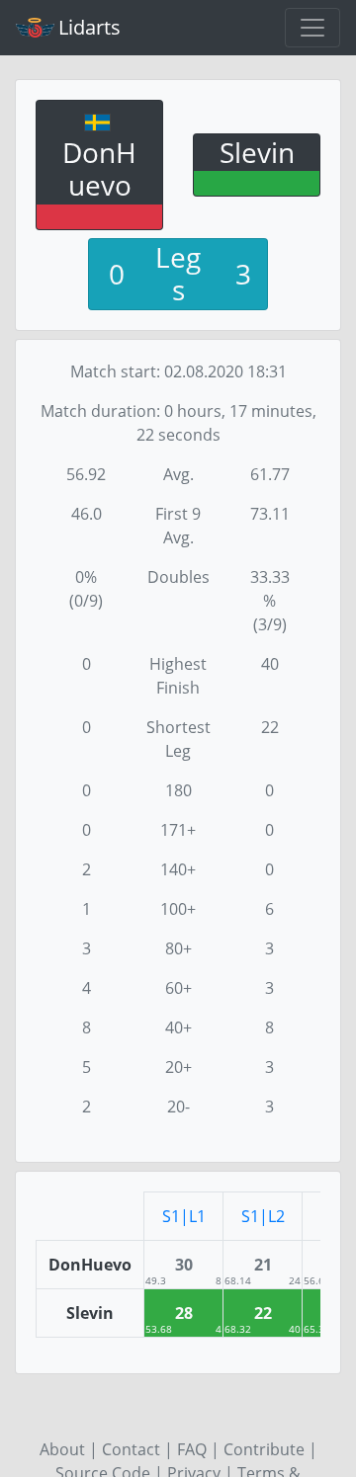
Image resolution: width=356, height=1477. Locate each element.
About (62, 1449)
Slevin (257, 152)
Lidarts (89, 27)
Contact (131, 1449)
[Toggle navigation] (312, 27)
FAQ (192, 1449)
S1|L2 (263, 1216)
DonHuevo (99, 169)
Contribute (264, 1449)
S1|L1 (184, 1216)
